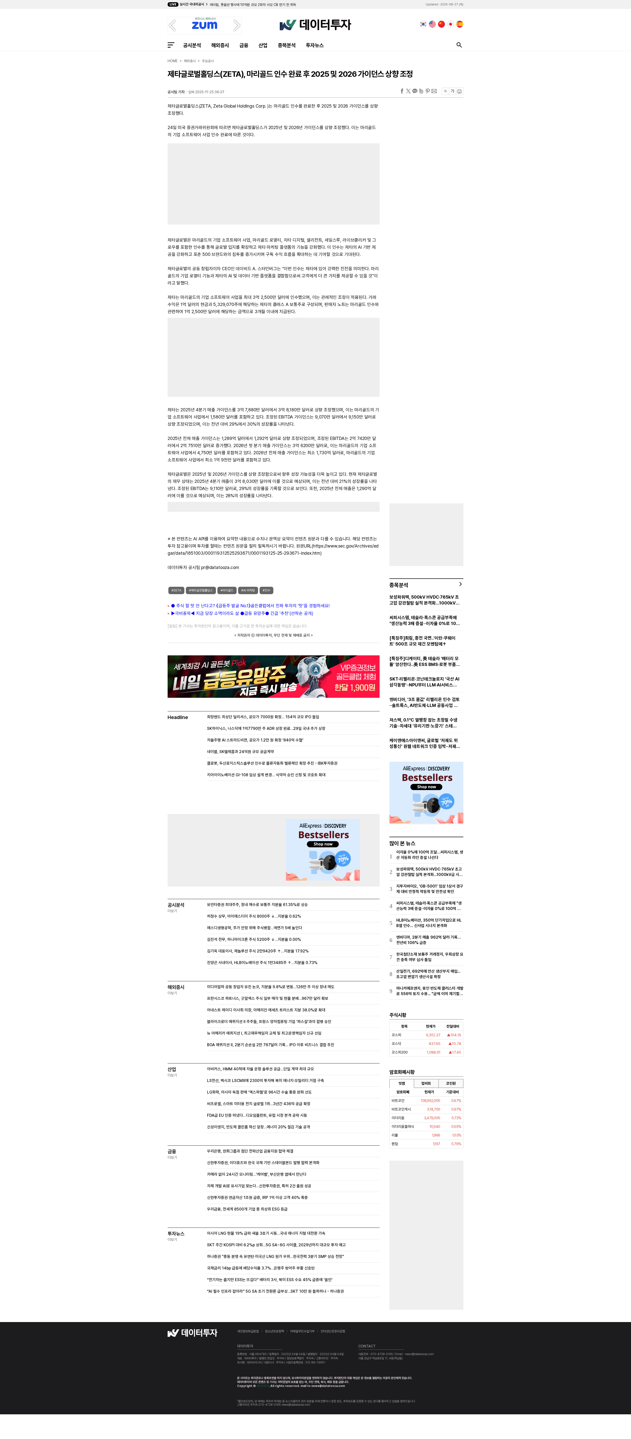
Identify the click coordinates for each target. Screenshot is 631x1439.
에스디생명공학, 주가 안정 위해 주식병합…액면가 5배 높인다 (254, 928)
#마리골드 (227, 590)
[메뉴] (171, 45)
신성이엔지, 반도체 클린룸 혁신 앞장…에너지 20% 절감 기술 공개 (258, 1127)
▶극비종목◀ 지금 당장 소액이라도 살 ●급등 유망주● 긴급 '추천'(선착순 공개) (242, 613)
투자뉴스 (315, 45)
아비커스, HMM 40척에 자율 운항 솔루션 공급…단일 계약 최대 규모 (260, 1069)
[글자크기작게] (445, 91)
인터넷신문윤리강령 (333, 1331)
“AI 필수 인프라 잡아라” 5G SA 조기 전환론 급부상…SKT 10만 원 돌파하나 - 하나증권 (275, 1291)
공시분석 (192, 45)
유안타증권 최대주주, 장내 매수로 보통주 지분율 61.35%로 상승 (257, 904)
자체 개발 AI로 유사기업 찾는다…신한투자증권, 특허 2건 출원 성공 (259, 1186)
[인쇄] (459, 91)
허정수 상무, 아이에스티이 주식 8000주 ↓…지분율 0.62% (254, 916)
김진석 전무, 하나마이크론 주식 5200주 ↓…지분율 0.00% (254, 939)
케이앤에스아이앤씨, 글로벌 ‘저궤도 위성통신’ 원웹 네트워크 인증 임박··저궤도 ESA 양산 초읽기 (424, 743)
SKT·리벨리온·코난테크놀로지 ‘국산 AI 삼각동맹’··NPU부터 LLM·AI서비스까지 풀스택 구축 (424, 682)
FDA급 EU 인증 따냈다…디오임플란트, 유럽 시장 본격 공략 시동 (257, 1115)
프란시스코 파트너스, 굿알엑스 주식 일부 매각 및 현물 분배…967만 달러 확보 (267, 998)
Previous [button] (172, 25)
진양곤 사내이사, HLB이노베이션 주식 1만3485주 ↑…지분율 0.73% (262, 962)
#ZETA (176, 590)
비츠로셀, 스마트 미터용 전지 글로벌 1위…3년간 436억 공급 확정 (258, 1103)
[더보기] (460, 584)
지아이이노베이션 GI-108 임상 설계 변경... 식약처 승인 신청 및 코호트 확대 (266, 775)
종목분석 (287, 45)
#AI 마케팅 (248, 590)
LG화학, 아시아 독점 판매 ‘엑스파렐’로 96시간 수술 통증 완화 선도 (259, 1092)
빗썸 (402, 1083)
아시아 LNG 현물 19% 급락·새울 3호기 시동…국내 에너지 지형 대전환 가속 (266, 1233)
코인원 (451, 1083)
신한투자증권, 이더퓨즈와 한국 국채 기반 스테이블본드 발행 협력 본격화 (263, 1162)
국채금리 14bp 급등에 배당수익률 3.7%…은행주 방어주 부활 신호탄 (261, 1268)
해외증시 (220, 45)
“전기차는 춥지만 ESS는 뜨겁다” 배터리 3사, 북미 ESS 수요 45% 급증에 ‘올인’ (270, 1279)
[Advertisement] (218, 182)
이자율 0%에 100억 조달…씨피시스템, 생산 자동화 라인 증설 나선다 (429, 855)
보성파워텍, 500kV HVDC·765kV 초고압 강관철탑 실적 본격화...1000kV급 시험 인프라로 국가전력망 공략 (424, 600)
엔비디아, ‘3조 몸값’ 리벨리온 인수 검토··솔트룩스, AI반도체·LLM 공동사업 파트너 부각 (424, 702)
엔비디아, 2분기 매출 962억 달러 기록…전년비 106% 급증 (428, 940)
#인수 (266, 590)
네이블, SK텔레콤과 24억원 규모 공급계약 (240, 751)
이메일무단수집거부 (302, 1331)
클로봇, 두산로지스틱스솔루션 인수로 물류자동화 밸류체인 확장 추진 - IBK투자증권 (272, 763)
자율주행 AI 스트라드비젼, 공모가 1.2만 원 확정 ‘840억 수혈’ (255, 740)
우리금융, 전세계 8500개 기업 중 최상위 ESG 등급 (247, 1209)
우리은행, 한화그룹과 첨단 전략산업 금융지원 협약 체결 (250, 1151)
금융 (243, 45)
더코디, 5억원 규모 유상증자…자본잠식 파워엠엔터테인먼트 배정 (254, 6)
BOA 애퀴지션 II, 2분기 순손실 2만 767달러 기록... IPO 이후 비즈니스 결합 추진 (270, 1044)
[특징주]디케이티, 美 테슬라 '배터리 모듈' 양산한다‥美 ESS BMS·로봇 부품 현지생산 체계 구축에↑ (424, 661)
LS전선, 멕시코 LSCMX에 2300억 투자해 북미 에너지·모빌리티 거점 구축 (265, 1080)
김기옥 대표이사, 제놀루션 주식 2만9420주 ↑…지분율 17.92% (258, 951)
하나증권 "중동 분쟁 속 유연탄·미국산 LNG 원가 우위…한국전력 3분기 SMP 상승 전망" (275, 1256)
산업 (263, 45)
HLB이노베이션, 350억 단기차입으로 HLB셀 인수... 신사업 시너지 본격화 (429, 923)
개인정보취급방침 (248, 1331)
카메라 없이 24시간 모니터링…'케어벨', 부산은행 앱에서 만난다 (256, 1174)
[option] (262, 5)
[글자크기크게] (452, 91)
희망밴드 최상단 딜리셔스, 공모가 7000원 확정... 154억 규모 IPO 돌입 (263, 717)
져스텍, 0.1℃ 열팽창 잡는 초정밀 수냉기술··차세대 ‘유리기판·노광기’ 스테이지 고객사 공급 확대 (423, 723)
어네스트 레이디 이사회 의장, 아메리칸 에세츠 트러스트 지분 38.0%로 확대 (266, 1010)
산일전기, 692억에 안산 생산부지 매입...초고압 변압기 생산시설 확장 (428, 974)
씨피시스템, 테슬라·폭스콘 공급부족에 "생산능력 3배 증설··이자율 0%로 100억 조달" (424, 620)
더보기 (172, 911)
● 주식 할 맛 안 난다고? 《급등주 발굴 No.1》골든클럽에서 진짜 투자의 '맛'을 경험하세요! (250, 605)
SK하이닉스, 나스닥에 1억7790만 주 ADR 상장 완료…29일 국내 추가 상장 (266, 728)
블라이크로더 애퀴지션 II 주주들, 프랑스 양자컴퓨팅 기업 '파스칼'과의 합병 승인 (269, 1021)
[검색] (459, 45)
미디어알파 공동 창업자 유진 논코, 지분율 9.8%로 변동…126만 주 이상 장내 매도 (270, 987)
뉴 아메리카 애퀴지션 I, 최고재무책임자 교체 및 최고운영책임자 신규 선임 (264, 1033)
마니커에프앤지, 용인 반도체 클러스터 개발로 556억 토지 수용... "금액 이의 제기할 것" (429, 991)
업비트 (426, 1083)
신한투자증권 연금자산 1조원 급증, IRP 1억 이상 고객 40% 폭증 (257, 1197)
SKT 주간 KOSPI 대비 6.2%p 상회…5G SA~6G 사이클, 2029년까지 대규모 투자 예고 (276, 1245)
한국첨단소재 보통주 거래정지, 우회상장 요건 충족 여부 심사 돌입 (429, 957)
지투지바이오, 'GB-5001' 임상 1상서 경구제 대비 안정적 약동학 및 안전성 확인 (429, 889)
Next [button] (237, 25)
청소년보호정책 (274, 1331)
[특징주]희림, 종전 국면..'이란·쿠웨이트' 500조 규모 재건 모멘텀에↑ (422, 640)
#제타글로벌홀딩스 (201, 590)
